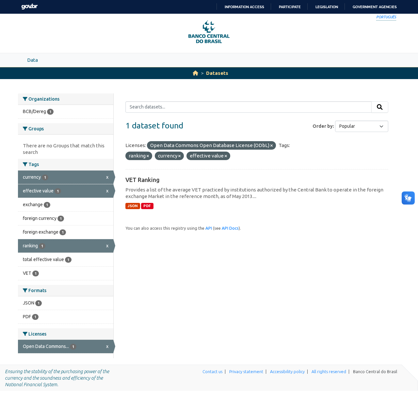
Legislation (326, 7)
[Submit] (379, 107)
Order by (323, 126)
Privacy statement (246, 371)
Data (32, 60)
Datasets (217, 73)
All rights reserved (329, 371)
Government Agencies (375, 7)
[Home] (195, 73)
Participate (290, 7)
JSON (133, 206)
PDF (147, 206)
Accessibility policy (287, 371)
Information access (244, 7)
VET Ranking (142, 179)
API (208, 228)
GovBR (29, 7)
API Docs (230, 228)
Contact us (212, 371)
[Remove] (271, 146)
